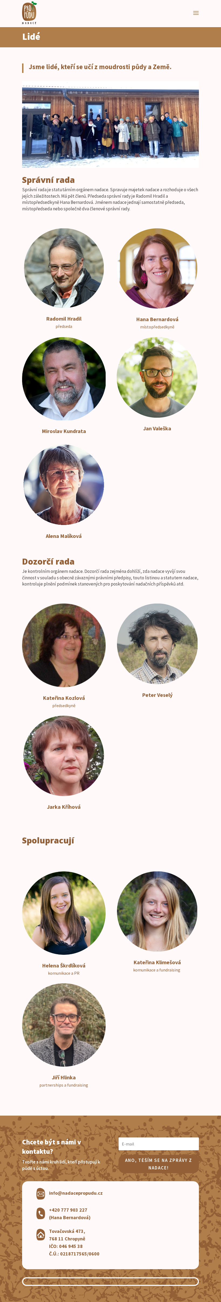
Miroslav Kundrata (64, 431)
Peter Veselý (157, 694)
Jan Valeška (157, 428)
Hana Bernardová (157, 319)
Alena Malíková (64, 536)
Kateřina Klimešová (157, 962)
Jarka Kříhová (64, 806)
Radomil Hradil (63, 318)
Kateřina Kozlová (64, 697)
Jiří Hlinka (64, 1077)
